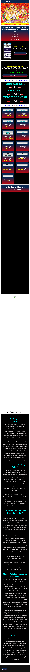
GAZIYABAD (8, 165)
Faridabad (22, 143)
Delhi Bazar (8, 110)
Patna (22, 132)
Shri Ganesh (8, 121)
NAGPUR (22, 154)
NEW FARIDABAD (8, 154)
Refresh (4, 669)
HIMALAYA (7, 143)
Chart (22, 1)
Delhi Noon (22, 110)
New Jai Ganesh (8, 132)
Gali (22, 165)
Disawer (8, 175)
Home (8, 1)
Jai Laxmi (22, 121)
